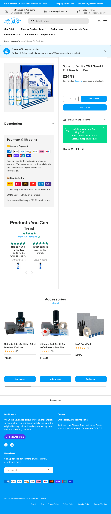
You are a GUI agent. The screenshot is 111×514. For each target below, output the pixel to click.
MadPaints (15, 498)
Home (6, 41)
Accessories (31, 34)
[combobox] (58, 21)
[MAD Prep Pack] (91, 324)
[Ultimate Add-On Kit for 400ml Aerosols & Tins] (55, 324)
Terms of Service (100, 504)
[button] (27, 273)
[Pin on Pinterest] (83, 149)
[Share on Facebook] (77, 149)
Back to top (55, 400)
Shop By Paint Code (65, 3)
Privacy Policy (53, 504)
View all (55, 303)
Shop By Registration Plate (90, 3)
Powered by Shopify (27, 498)
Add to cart (93, 98)
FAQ (42, 504)
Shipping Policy (84, 504)
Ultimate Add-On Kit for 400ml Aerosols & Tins (52, 346)
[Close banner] (105, 51)
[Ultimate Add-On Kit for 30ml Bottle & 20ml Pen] (20, 324)
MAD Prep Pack (83, 344)
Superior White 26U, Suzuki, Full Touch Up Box (27, 41)
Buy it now (85, 107)
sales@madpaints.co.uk (76, 419)
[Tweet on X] (72, 149)
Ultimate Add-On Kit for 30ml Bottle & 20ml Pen (19, 346)
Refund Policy (68, 504)
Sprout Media (40, 498)
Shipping (78, 81)
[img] (29, 233)
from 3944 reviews (27, 236)
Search (33, 504)
